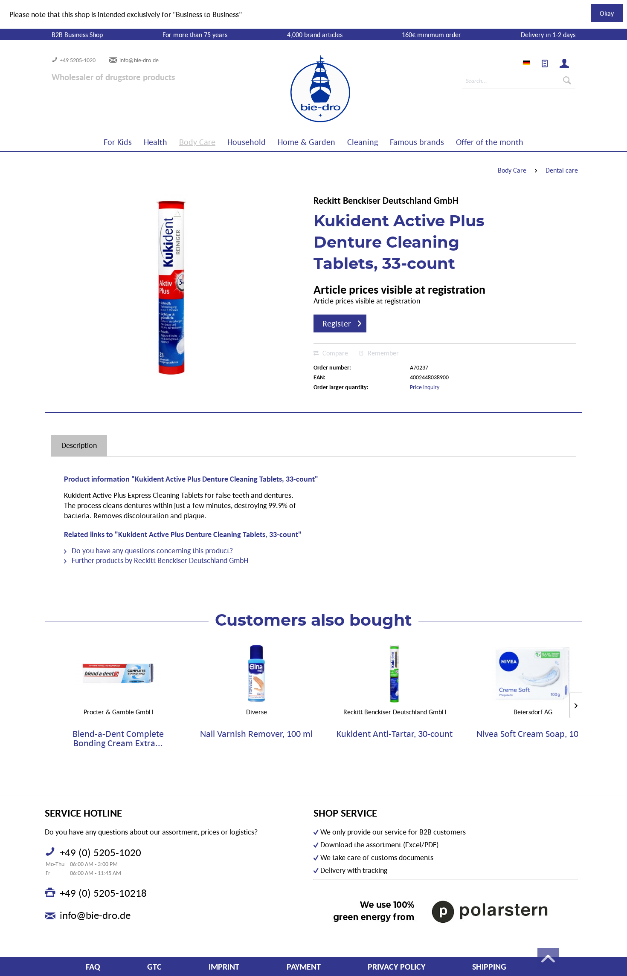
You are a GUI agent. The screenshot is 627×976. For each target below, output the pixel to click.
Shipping (489, 966)
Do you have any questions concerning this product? (151, 550)
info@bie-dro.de (139, 60)
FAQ (93, 966)
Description (79, 445)
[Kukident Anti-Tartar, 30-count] (394, 673)
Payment (304, 966)
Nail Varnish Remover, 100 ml (256, 734)
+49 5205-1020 (78, 60)
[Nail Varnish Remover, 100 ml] (256, 673)
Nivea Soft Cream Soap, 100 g (532, 734)
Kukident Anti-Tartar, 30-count (395, 734)
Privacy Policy (396, 966)
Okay (607, 13)
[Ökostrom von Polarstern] (446, 911)
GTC (154, 966)
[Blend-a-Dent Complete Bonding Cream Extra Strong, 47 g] (118, 673)
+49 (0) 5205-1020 (100, 852)
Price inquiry (424, 387)
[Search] (567, 80)
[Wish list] (544, 63)
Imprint (224, 966)
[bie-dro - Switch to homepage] (294, 89)
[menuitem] (544, 63)
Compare (334, 353)
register (336, 323)
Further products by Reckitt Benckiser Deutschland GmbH (159, 560)
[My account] (564, 63)
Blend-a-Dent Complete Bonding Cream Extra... (118, 738)
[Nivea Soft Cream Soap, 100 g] (533, 673)
